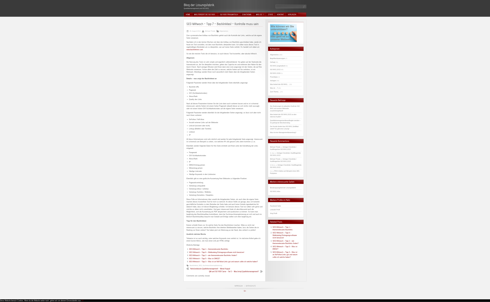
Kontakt (280, 14)
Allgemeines (223, 31)
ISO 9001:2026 (275, 73)
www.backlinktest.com (194, 50)
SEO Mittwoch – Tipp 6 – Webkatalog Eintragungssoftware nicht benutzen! (216, 252)
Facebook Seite (275, 206)
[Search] (304, 6)
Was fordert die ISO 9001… (205, 14)
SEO (200, 265)
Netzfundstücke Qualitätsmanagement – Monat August (210, 269)
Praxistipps (274, 77)
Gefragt (272, 62)
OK (82, 300)
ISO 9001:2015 (275, 69)
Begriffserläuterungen (277, 58)
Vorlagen (292, 14)
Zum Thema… (275, 92)
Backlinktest (194, 265)
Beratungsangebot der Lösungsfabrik (283, 188)
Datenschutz (251, 286)
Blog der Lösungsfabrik (199, 5)
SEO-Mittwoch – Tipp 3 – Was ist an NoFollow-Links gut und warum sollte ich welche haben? (223, 262)
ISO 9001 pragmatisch (229, 14)
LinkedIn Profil (275, 210)
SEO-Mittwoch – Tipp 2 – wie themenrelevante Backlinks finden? (213, 255)
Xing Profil (273, 213)
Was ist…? (260, 14)
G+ (245, 291)
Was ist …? (274, 88)
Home (188, 14)
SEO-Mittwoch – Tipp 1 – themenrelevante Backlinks (208, 249)
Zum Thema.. (247, 14)
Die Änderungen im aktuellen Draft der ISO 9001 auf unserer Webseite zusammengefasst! (285, 108)
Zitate (270, 14)
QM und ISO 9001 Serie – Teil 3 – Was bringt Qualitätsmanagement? (234, 271)
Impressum (239, 286)
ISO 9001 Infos (275, 191)
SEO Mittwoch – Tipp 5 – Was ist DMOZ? (204, 258)
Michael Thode (275, 147)
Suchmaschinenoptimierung (212, 265)
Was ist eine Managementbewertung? (283, 132)
